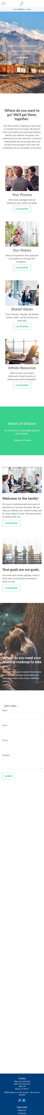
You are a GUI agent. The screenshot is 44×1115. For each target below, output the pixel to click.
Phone (5, 740)
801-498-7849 (24, 1081)
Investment (22, 1113)
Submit (8, 776)
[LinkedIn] (23, 1100)
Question (6, 755)
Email (4, 725)
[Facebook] (19, 1100)
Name (4, 710)
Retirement (22, 1110)
